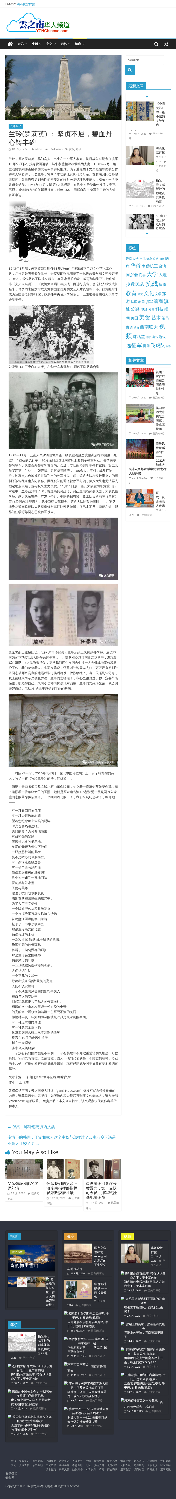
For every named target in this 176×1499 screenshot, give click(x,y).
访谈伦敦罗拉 (26, 4)
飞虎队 (158, 345)
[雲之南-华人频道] (10, 44)
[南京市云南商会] (76, 1364)
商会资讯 (112, 1469)
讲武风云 (64, 1469)
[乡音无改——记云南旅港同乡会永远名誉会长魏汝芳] (86, 1409)
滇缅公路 (99, 1465)
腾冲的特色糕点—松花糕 (143, 1404)
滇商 (78, 44)
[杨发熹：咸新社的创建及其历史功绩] (140, 180)
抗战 (71, 149)
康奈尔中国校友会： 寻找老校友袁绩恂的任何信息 (31, 1402)
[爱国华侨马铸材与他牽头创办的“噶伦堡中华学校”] (30, 1417)
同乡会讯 (37, 1461)
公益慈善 (99, 1461)
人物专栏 (24, 1465)
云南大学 (132, 258)
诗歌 (148, 337)
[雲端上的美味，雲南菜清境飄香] (143, 1324)
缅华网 (10, 1478)
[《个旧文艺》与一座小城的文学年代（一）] (140, 104)
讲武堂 (139, 336)
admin (38, 149)
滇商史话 (152, 1469)
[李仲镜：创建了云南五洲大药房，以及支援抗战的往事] (86, 1383)
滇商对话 (139, 1469)
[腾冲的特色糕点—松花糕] (139, 1400)
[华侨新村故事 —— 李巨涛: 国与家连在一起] (86, 1339)
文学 (158, 294)
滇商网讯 (165, 1469)
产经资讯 (64, 1461)
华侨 (135, 265)
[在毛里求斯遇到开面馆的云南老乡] (143, 1299)
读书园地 (37, 1465)
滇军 (149, 301)
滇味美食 (125, 1461)
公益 (155, 259)
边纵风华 (16, 126)
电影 (144, 309)
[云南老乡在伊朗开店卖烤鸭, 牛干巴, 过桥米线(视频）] (86, 1313)
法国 (134, 302)
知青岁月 (91, 1469)
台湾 (162, 266)
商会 (142, 274)
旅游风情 (17, 1252)
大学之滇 (152, 1465)
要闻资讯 (24, 1461)
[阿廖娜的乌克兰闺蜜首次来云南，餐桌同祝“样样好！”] (143, 1349)
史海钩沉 (139, 1465)
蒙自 (136, 327)
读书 (155, 337)
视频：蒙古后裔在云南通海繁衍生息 (160, 382)
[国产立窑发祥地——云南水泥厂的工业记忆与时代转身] (78, 1246)
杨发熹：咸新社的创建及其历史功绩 (160, 190)
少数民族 (135, 284)
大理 (163, 274)
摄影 (163, 284)
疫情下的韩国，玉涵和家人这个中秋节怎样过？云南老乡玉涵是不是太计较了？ (62, 1140)
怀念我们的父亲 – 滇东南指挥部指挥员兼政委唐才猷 (62, 1188)
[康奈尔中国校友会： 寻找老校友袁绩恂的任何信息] (30, 1391)
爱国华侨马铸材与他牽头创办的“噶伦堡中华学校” (30, 1427)
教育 (131, 293)
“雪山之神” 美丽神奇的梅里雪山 (29, 1262)
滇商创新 (125, 1469)
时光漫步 (139, 1461)
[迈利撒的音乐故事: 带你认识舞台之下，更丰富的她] (30, 1366)
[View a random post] (166, 43)
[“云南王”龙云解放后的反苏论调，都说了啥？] (140, 216)
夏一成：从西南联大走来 (160, 499)
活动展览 (51, 1461)
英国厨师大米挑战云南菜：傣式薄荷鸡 (160, 418)
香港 (168, 346)
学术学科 (64, 1465)
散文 (140, 294)
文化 (49, 44)
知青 (152, 309)
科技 (159, 309)
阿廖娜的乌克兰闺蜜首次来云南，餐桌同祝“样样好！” (143, 1360)
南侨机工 (150, 266)
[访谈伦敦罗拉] (140, 148)
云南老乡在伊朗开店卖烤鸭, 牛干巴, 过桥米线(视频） (87, 1324)
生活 (35, 44)
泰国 (141, 302)
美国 (134, 317)
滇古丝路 (51, 1469)
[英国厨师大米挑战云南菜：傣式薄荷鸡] (141, 406)
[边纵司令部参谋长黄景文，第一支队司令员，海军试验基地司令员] (102, 1161)
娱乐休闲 (165, 1461)
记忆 (64, 44)
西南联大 (149, 327)
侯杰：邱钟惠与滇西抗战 (31, 1126)
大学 (152, 274)
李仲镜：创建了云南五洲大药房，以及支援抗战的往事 (86, 1394)
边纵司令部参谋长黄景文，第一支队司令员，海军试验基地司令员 (101, 1190)
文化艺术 (51, 1465)
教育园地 (77, 1465)
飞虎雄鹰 (112, 1465)
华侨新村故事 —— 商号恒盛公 (101, 1290)
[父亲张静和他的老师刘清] (24, 1161)
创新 (161, 258)
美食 (144, 317)
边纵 (78, 149)
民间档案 (165, 1465)
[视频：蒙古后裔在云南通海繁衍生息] (141, 370)
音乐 (146, 345)
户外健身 (152, 1461)
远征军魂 (125, 1465)
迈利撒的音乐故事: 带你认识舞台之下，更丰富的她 (31, 1376)
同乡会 (132, 274)
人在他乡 (77, 1461)
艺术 (156, 317)
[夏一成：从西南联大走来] (141, 491)
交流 (143, 259)
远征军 (134, 345)
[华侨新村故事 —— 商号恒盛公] (78, 1282)
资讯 (21, 44)
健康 (149, 259)
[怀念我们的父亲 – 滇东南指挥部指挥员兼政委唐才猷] (63, 1161)
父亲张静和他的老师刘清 (23, 1186)
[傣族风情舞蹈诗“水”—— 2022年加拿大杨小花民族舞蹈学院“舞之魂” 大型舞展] (141, 442)
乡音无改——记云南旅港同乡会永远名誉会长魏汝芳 (87, 1419)
